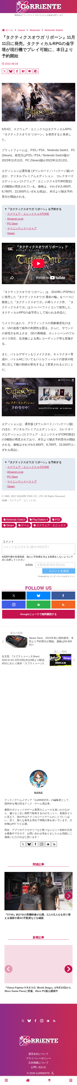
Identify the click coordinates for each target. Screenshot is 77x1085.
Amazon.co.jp (15, 218)
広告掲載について (38, 1062)
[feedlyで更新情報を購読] (38, 605)
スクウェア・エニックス (51, 525)
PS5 (57, 519)
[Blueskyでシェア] (10, 71)
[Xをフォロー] (14, 596)
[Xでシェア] (4, 71)
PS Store (12, 223)
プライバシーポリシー (38, 1058)
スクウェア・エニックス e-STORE (28, 213)
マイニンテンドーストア (22, 228)
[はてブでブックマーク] (23, 71)
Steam (11, 233)
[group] (38, 896)
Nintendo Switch (15, 519)
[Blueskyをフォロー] (38, 596)
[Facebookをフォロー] (63, 596)
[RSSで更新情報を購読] (63, 605)
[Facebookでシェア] (17, 71)
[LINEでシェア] (29, 71)
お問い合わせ (38, 1067)
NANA (38, 792)
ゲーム (25, 525)
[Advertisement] (38, 715)
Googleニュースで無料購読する (38, 614)
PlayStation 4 (40, 519)
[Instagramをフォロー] (14, 605)
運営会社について (38, 1053)
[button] (35, 71)
